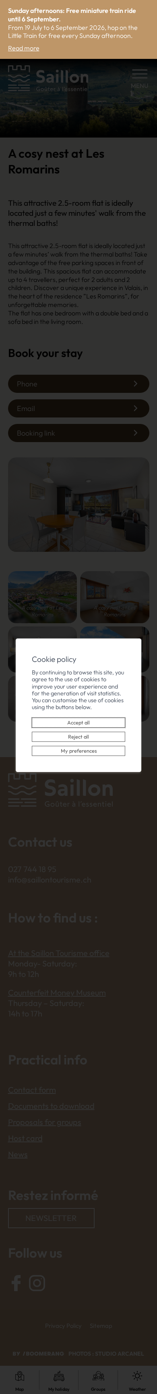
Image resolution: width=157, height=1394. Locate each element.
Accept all (78, 722)
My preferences (79, 750)
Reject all (78, 736)
